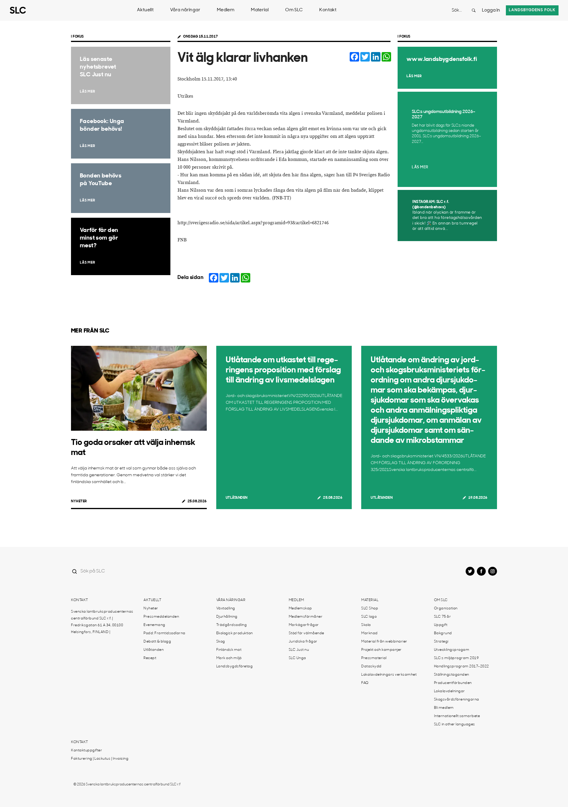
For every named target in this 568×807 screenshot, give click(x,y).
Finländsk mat (229, 650)
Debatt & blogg (157, 641)
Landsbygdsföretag (234, 666)
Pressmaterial (374, 658)
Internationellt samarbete (457, 716)
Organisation (446, 608)
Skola (366, 625)
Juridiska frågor (303, 641)
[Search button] (473, 10)
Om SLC (294, 10)
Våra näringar (185, 10)
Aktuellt (145, 10)
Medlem (225, 10)
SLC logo (369, 617)
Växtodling (225, 608)
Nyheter (79, 501)
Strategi (441, 641)
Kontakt (327, 10)
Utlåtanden (237, 498)
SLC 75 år (442, 617)
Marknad (369, 633)
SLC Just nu (299, 650)
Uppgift (441, 625)
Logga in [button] (491, 10)
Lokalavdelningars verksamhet (389, 675)
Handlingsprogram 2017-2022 (461, 666)
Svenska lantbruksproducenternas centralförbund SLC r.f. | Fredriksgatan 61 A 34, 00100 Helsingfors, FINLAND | (102, 622)
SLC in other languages (454, 724)
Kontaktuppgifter (86, 750)
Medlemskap (300, 608)
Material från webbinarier (384, 641)
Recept (149, 658)
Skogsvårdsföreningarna (456, 699)
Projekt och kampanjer (381, 650)
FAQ (365, 683)
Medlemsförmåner (306, 617)
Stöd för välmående (306, 633)
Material (260, 10)
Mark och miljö (229, 658)
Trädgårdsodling (231, 625)
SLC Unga (297, 658)
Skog (220, 641)
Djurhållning (227, 617)
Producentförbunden (453, 683)
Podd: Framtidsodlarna (164, 633)
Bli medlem (444, 708)
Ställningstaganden (451, 675)
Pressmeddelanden (161, 617)
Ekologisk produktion (234, 633)
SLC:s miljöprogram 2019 (456, 658)
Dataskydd (371, 666)
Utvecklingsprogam (451, 650)
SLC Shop (369, 608)
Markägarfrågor (304, 625)
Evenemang (154, 625)
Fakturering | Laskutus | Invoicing (99, 759)
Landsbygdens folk (532, 10)
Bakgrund (443, 633)
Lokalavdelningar (449, 691)
